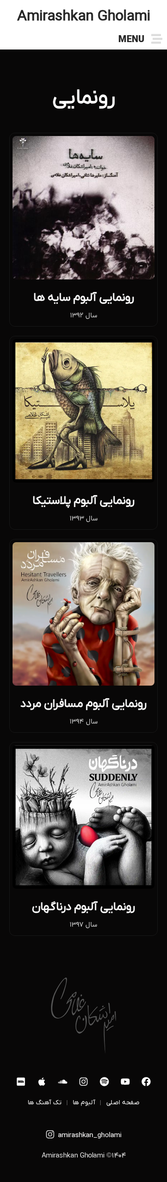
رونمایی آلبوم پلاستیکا (83, 500)
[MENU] (156, 38)
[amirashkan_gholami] (50, 1134)
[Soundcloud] (62, 1081)
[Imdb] (21, 1081)
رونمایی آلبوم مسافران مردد (83, 704)
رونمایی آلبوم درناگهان (83, 907)
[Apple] (41, 1081)
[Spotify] (104, 1081)
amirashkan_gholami (90, 1135)
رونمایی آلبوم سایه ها (83, 297)
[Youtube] (125, 1081)
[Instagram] (83, 1081)
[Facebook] (146, 1081)
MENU (131, 40)
